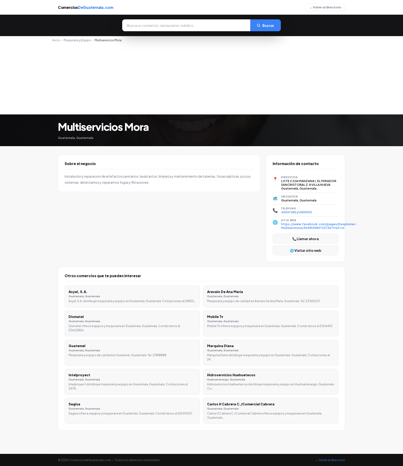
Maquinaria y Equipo (77, 40)
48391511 (305, 212)
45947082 (289, 212)
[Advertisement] (201, 77)
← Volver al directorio (325, 7)
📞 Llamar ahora (305, 239)
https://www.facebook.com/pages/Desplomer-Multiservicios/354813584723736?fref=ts (319, 226)
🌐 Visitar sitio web (305, 250)
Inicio (56, 40)
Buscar (268, 25)
